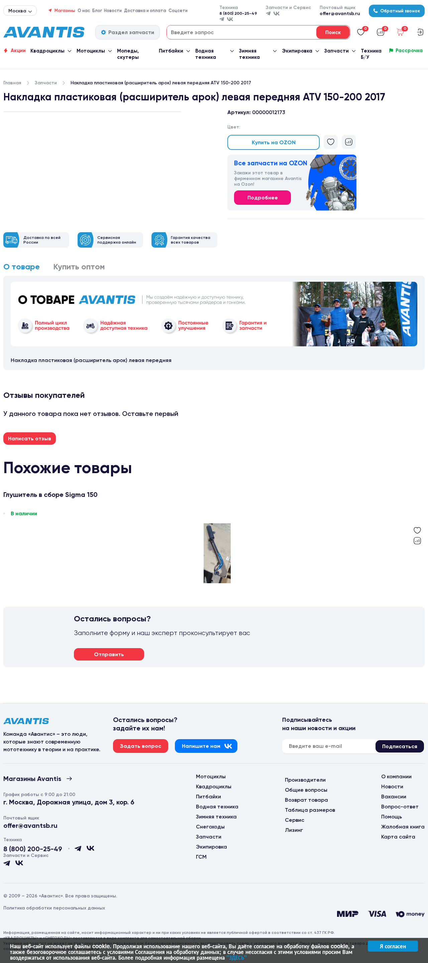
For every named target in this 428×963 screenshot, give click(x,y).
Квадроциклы (47, 51)
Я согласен (393, 946)
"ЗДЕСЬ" (236, 957)
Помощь (391, 816)
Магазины (65, 10)
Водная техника (205, 54)
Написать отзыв (29, 438)
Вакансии (393, 796)
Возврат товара (306, 800)
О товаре (21, 266)
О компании (396, 776)
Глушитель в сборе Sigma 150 (50, 495)
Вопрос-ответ (400, 806)
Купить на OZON (274, 142)
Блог (97, 10)
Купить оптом (79, 266)
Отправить (109, 654)
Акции (18, 51)
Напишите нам (201, 746)
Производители (305, 780)
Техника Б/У (371, 54)
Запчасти (336, 51)
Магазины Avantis (32, 779)
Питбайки (171, 51)
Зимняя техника (249, 54)
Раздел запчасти (131, 32)
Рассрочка (409, 51)
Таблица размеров (310, 810)
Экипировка (297, 51)
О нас (84, 10)
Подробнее (262, 197)
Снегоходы (210, 826)
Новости (113, 10)
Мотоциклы (91, 51)
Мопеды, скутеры (128, 54)
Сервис (294, 820)
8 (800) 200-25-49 (238, 13)
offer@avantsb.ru (340, 13)
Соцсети (178, 10)
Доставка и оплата (145, 10)
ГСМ (201, 857)
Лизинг (294, 830)
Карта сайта (398, 837)
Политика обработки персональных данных (54, 908)
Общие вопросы (306, 790)
